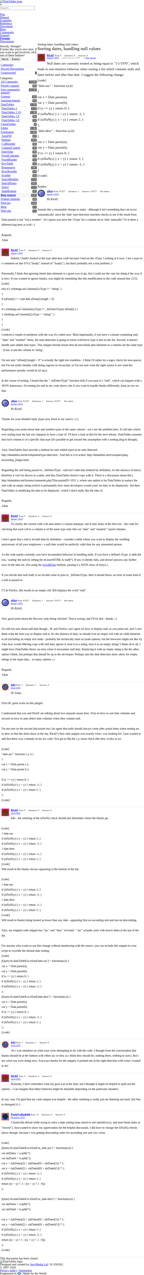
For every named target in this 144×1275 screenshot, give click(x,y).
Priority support (10, 85)
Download (6, 26)
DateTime (7, 151)
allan (50, 191)
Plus (2, 14)
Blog (3, 29)
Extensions (7, 132)
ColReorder (8, 143)
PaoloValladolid (20, 1114)
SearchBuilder (10, 179)
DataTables (7, 104)
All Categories (9, 81)
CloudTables (8, 124)
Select (5, 187)
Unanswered (8, 72)
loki (13, 684)
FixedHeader (9, 159)
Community (7, 32)
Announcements (10, 100)
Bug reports (91, 58)
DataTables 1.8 (10, 120)
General (5, 96)
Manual (4, 17)
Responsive (8, 167)
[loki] (5, 687)
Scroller (6, 175)
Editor (4, 128)
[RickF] (41, 57)
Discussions (7, 41)
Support (4, 35)
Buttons (6, 139)
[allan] (41, 193)
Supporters (25, 1270)
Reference (6, 23)
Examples (6, 20)
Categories (7, 64)
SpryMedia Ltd (39, 1264)
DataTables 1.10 (11, 112)
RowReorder (9, 171)
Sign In (4, 59)
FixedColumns (10, 155)
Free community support (10, 91)
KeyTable (7, 163)
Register (16, 59)
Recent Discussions (12, 68)
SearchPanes (9, 183)
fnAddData (49, 564)
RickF (50, 55)
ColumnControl (11, 147)
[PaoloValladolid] (5, 1116)
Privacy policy (8, 1270)
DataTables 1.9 (10, 116)
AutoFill (6, 136)
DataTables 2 (9, 108)
